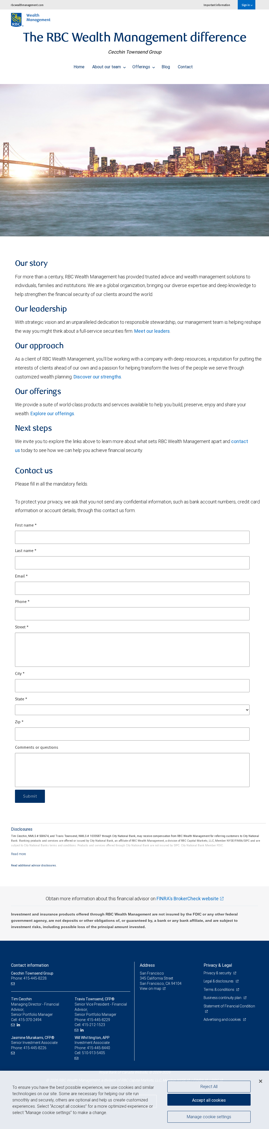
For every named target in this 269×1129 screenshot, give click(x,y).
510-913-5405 (93, 1052)
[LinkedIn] (19, 1024)
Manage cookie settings (209, 1116)
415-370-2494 (30, 1019)
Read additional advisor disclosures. (34, 865)
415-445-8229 (98, 1019)
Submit (30, 796)
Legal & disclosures (219, 981)
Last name (26, 551)
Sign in (246, 5)
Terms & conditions (219, 989)
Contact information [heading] (30, 965)
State (21, 699)
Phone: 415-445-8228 (28, 978)
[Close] (260, 1081)
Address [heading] (147, 965)
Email (21, 576)
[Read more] (18, 854)
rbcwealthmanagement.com (27, 5)
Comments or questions (36, 748)
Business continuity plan (223, 997)
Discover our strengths (97, 377)
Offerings (141, 66)
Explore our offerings (52, 413)
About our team (107, 66)
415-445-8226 (34, 1047)
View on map (150, 988)
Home (79, 66)
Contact (185, 66)
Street (22, 627)
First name (26, 525)
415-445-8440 (98, 1047)
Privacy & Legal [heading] (218, 965)
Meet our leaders (152, 331)
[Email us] (13, 983)
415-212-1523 (93, 1024)
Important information (217, 5)
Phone (22, 602)
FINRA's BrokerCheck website (188, 899)
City (20, 674)
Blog (166, 66)
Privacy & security (218, 973)
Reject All (209, 1086)
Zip (19, 722)
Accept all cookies (209, 1100)
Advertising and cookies (223, 1019)
